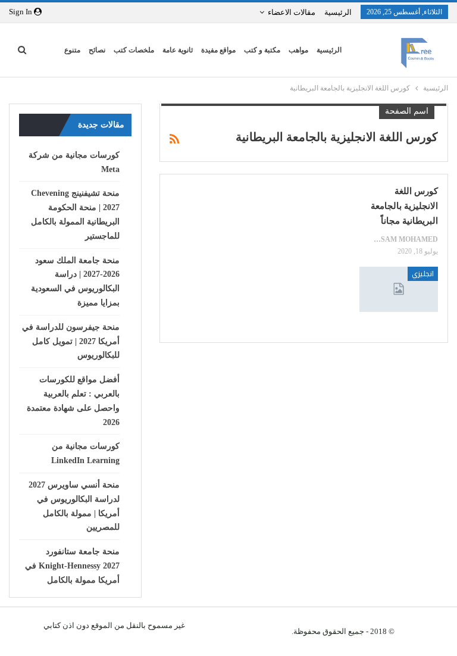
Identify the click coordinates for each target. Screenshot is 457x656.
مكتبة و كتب (262, 50)
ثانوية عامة (177, 50)
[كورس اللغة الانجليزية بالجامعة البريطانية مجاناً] (398, 290)
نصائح (97, 50)
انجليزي (423, 273)
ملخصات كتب (134, 50)
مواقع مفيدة (218, 50)
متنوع (72, 50)
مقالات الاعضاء (291, 12)
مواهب (298, 50)
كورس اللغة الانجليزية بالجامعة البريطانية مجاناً (404, 206)
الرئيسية (338, 12)
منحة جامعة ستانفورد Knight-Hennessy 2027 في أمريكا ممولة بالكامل (72, 566)
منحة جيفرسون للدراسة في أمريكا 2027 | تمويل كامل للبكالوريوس (71, 341)
